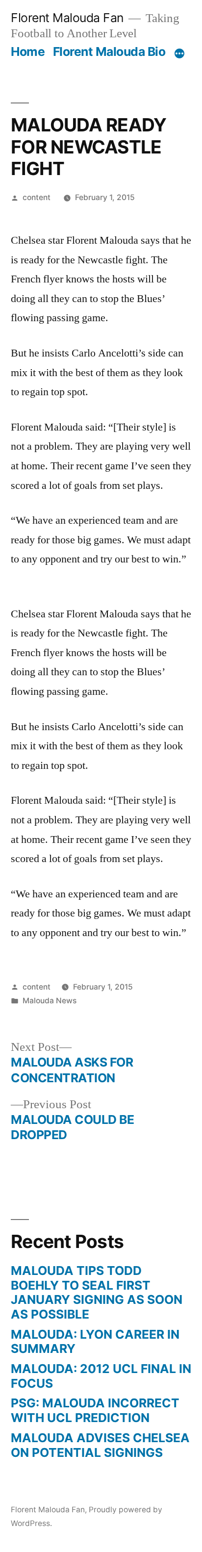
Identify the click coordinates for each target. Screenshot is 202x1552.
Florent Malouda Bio (109, 51)
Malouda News (49, 1000)
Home (28, 51)
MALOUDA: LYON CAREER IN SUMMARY (95, 1341)
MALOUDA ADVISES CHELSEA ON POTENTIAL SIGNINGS (100, 1445)
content (36, 197)
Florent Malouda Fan (67, 17)
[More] (179, 53)
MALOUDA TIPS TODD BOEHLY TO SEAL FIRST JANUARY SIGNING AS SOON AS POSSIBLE (96, 1292)
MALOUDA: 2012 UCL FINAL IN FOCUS (101, 1376)
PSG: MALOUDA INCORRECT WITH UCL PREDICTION (95, 1410)
